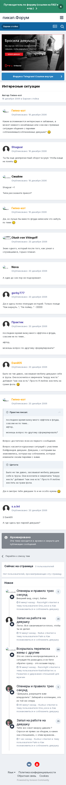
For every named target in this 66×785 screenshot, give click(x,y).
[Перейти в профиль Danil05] (6, 365)
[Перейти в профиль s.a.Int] (6, 508)
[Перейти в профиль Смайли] (6, 178)
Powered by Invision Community (33, 780)
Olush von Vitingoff (25, 237)
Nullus (41, 633)
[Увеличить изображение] (49, 132)
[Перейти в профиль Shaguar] (6, 149)
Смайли (17, 176)
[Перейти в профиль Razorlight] (9, 593)
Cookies (44, 775)
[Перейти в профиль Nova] (6, 269)
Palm (40, 636)
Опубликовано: (29, 114)
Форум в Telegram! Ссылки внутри (33, 76)
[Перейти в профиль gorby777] (6, 295)
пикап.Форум (16, 17)
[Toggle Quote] (7, 412)
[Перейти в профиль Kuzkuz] (9, 688)
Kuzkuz (42, 704)
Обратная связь (26, 775)
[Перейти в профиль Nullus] (9, 620)
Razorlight (42, 602)
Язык (11, 772)
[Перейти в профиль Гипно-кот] (6, 112)
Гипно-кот (16, 95)
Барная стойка (31, 98)
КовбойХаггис (46, 670)
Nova (15, 267)
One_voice (43, 605)
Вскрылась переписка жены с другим (33, 650)
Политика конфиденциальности (37, 772)
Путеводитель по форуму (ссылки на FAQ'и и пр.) (31, 6)
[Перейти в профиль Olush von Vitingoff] (6, 239)
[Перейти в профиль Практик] (6, 324)
